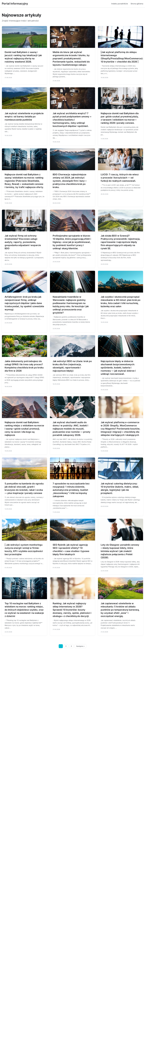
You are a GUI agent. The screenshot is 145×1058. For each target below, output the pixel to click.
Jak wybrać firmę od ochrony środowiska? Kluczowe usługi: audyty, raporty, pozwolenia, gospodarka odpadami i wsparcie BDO (23, 242)
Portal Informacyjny (15, 3)
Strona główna (137, 3)
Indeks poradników (119, 3)
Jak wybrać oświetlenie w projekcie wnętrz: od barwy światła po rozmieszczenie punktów (24, 116)
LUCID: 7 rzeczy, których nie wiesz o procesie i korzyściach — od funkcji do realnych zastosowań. (120, 177)
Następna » (80, 646)
